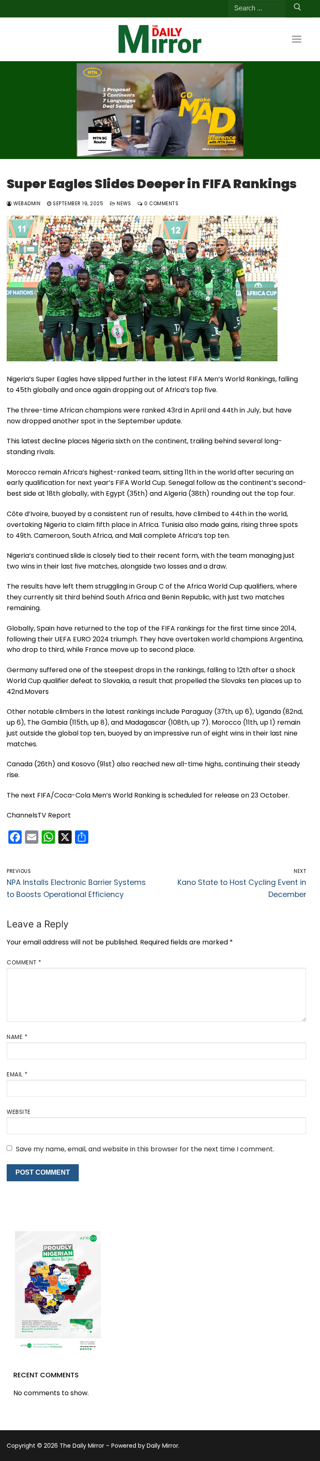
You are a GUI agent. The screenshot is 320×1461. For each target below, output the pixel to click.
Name (17, 1037)
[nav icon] (296, 39)
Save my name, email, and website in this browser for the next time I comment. (145, 1149)
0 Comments (160, 203)
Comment (24, 963)
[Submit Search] (297, 8)
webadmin (26, 203)
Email (17, 1074)
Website (19, 1112)
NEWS (123, 203)
